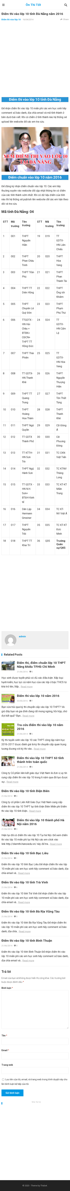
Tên (4, 1035)
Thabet (44, 1185)
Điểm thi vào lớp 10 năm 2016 (38, 696)
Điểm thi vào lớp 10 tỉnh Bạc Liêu (24, 853)
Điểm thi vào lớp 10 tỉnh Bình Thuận (26, 940)
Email (5, 1050)
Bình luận (7, 988)
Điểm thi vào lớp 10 (11, 19)
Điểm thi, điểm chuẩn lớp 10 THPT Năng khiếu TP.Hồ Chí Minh (41, 665)
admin (22, 636)
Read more (27, 686)
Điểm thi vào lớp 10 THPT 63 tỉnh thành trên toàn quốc (40, 760)
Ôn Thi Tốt (33, 5)
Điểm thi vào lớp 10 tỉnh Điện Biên (25, 791)
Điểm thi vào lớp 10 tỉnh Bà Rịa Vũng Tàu (30, 911)
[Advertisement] (35, 59)
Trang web (7, 1065)
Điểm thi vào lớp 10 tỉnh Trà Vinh (24, 882)
